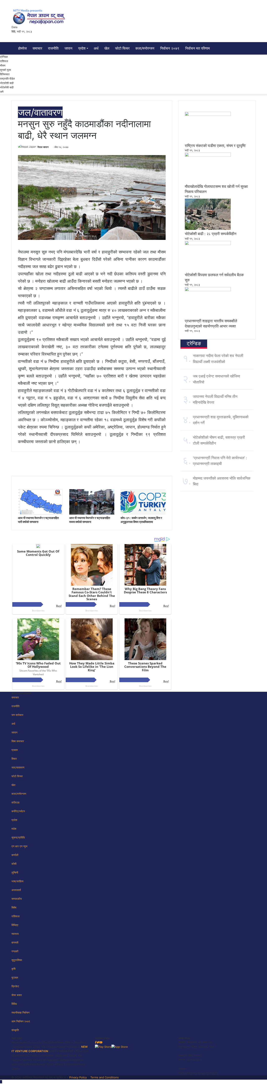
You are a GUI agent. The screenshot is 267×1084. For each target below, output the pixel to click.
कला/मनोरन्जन (144, 48)
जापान (68, 48)
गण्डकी (14, 951)
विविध (14, 1003)
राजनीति (53, 48)
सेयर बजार (16, 995)
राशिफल (4, 61)
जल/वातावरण (40, 112)
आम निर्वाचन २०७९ (20, 1021)
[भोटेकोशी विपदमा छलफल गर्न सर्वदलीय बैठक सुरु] (208, 244)
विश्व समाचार (17, 741)
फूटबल (14, 977)
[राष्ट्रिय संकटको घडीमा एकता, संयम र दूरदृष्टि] (208, 115)
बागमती (14, 942)
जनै (1, 91)
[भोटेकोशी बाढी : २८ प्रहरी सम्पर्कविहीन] (208, 229)
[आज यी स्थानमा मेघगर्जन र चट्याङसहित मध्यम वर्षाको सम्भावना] (91, 513)
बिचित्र (14, 925)
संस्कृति (15, 1030)
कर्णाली (14, 855)
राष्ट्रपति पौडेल (7, 78)
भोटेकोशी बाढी (7, 87)
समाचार (37, 48)
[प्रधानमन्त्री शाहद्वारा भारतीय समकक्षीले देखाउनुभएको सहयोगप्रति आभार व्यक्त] (208, 290)
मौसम (2, 65)
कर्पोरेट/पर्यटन (18, 811)
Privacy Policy (78, 1077)
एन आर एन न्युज (19, 846)
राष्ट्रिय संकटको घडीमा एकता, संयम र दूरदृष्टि (215, 145)
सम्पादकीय (16, 898)
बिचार (14, 758)
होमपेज (22, 48)
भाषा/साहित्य (17, 881)
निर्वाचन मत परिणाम (197, 48)
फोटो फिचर (122, 48)
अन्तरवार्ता (16, 890)
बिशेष (13, 907)
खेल (106, 48)
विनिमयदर (5, 74)
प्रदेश (82, 48)
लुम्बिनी (14, 872)
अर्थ (96, 48)
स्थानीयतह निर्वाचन (20, 1012)
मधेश (13, 828)
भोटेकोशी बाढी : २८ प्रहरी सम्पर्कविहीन (210, 234)
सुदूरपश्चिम (16, 960)
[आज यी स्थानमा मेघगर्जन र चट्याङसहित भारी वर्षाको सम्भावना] (40, 513)
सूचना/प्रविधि (18, 837)
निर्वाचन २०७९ (169, 48)
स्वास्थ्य (15, 933)
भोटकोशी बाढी (7, 83)
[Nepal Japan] (39, 16)
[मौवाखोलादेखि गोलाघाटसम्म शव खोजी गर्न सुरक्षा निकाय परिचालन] (208, 155)
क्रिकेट (15, 986)
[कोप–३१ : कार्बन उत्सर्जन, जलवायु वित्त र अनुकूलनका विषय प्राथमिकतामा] (143, 513)
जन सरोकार (17, 715)
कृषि (13, 968)
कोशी (13, 863)
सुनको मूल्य (5, 69)
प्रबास (14, 750)
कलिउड (15, 802)
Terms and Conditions (104, 1077)
